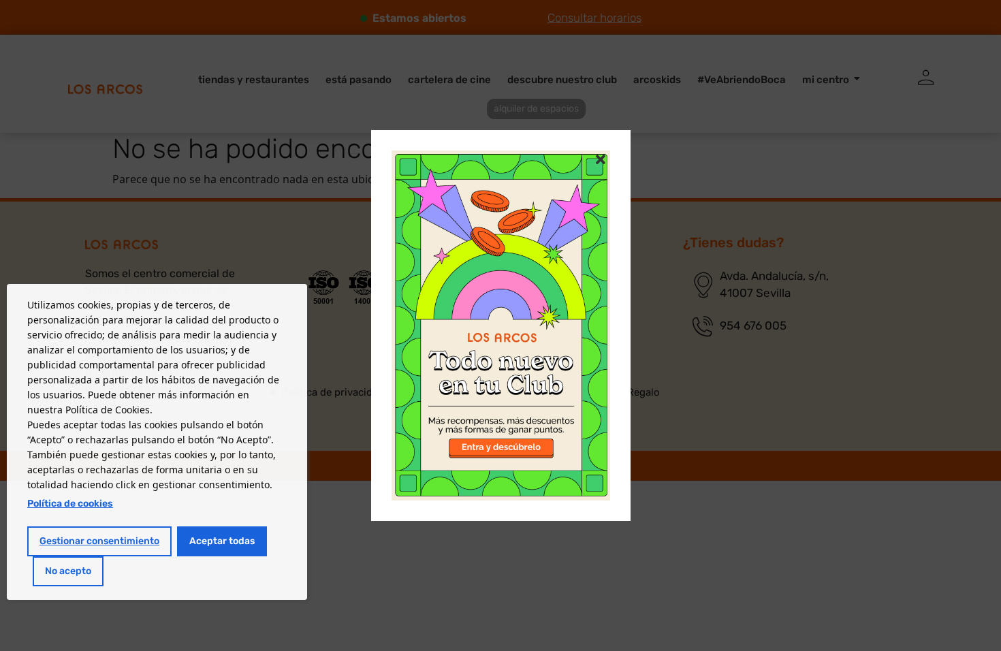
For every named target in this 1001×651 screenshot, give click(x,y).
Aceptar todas (222, 541)
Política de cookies (70, 503)
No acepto (68, 571)
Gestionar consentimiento (99, 541)
